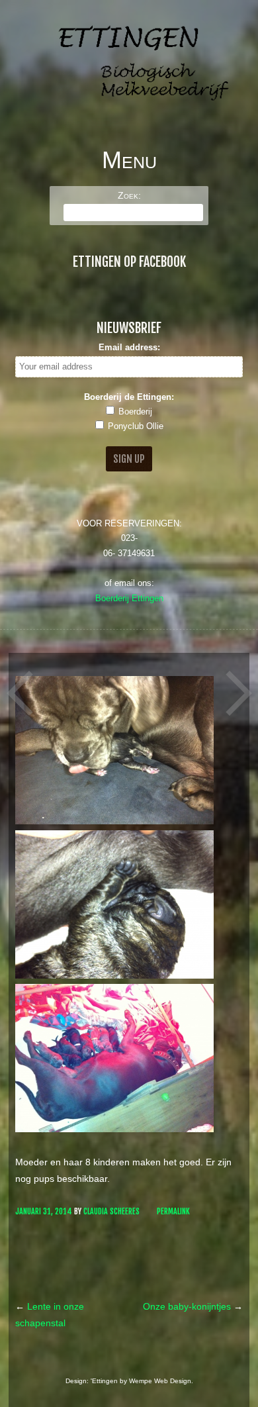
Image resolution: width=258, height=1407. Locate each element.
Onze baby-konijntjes (193, 1306)
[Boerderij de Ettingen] (128, 110)
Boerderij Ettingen (129, 598)
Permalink (173, 1211)
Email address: (129, 347)
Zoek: (129, 195)
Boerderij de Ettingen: (129, 397)
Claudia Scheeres (111, 1211)
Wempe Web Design (160, 1380)
